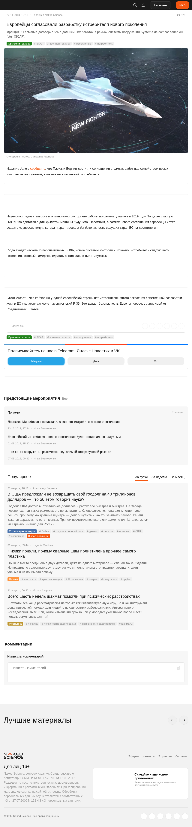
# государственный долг (68, 531)
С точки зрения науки (22, 531)
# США (137, 531)
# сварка (92, 579)
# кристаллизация (51, 579)
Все (65, 398)
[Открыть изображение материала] (96, 100)
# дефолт (107, 531)
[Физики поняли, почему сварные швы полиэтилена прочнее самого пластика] (168, 565)
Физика (13, 579)
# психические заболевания (59, 623)
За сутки (141, 477)
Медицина (15, 623)
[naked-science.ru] (185, 816)
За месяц (177, 477)
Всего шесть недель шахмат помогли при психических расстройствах (74, 596)
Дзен (96, 361)
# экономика (16, 535)
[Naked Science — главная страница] (23, 5)
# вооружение (82, 43)
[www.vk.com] (152, 816)
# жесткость (29, 579)
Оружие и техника (19, 43)
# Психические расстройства (97, 623)
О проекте (165, 756)
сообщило (37, 168)
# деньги (92, 531)
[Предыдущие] (172, 720)
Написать (160, 5)
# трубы (125, 579)
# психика (32, 623)
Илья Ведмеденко (45, 428)
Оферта (133, 756)
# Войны (44, 531)
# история (123, 531)
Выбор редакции (38, 535)
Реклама (181, 756)
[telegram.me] (177, 816)
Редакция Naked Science (47, 14)
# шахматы (126, 623)
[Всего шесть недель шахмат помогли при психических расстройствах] (168, 610)
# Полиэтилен (74, 579)
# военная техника (58, 43)
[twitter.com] (144, 816)
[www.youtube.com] (160, 816)
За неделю (159, 477)
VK (156, 361)
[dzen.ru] (168, 816)
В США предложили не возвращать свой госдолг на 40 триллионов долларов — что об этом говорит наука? (72, 497)
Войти (182, 4)
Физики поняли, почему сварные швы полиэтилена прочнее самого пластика (72, 554)
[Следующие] (183, 720)
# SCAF (38, 43)
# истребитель (104, 43)
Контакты (148, 756)
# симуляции (109, 579)
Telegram (36, 361)
